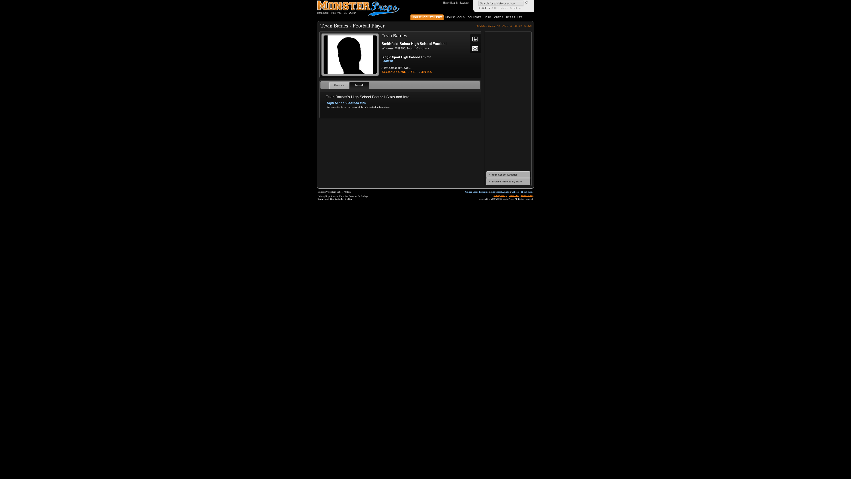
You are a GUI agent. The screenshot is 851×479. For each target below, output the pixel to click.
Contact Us (514, 195)
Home (446, 2)
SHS (520, 26)
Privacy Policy (500, 195)
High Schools (527, 192)
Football (528, 26)
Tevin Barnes (394, 35)
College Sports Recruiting (476, 192)
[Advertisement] (400, 131)
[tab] (508, 174)
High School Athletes (485, 26)
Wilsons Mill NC (509, 26)
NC (498, 26)
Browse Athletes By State (507, 181)
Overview (339, 85)
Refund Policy (527, 195)
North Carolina (418, 48)
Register (464, 2)
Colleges (515, 192)
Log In (454, 2)
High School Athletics (504, 174)
